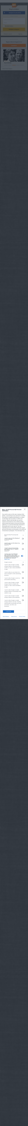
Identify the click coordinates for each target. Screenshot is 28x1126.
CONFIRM (8, 611)
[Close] (25, 509)
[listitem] (14, 535)
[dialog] (14, 563)
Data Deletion (6, 616)
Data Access (14, 616)
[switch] (22, 538)
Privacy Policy (22, 616)
